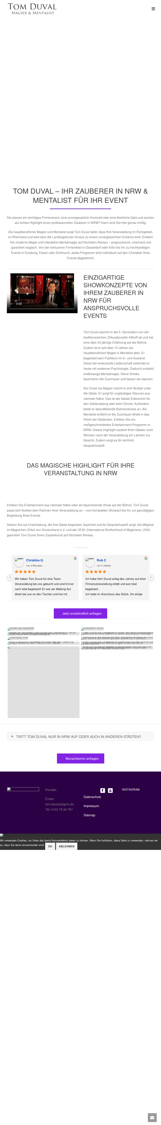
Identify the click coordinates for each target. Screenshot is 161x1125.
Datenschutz (92, 797)
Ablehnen (66, 846)
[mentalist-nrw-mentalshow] (44, 638)
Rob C (101, 560)
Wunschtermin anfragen (82, 758)
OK (50, 846)
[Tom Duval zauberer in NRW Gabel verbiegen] (117, 633)
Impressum (91, 806)
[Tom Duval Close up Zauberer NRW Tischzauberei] (44, 643)
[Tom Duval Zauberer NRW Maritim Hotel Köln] (117, 647)
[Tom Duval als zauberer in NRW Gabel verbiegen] (44, 633)
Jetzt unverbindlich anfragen (82, 613)
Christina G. (35, 560)
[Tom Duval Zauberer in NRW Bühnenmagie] (117, 643)
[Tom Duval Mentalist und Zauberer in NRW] (117, 638)
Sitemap (89, 815)
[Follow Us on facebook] (102, 790)
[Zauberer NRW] (44, 629)
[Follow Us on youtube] (110, 790)
